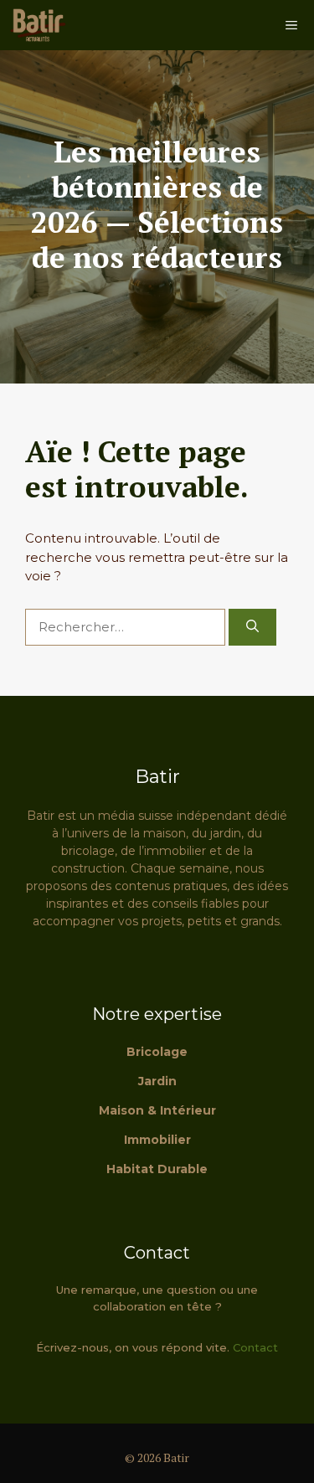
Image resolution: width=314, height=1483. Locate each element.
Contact (255, 1347)
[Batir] (37, 25)
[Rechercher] (252, 627)
